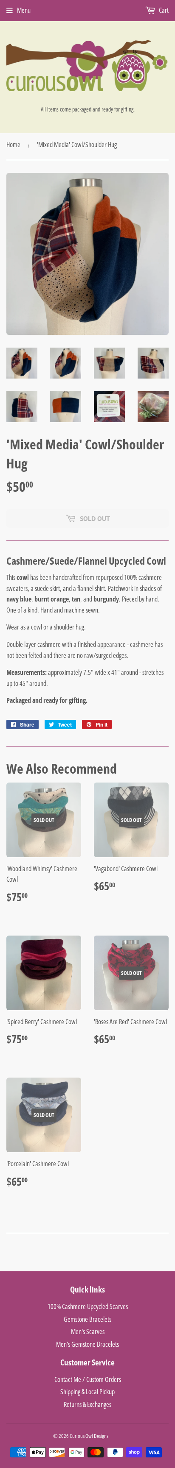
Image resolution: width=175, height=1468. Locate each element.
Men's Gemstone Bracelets (87, 1344)
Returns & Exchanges (87, 1404)
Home (13, 144)
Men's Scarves (87, 1331)
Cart (163, 10)
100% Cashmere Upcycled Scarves (88, 1306)
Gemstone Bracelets (87, 1319)
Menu (24, 10)
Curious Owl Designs (89, 1436)
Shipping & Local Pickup (87, 1391)
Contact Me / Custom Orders (87, 1379)
